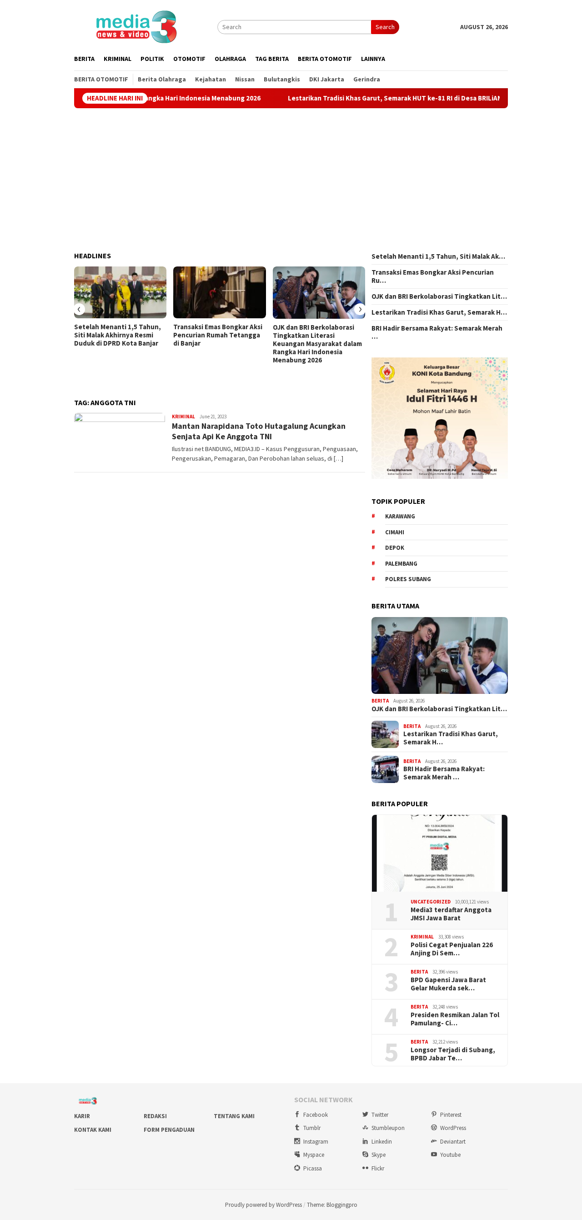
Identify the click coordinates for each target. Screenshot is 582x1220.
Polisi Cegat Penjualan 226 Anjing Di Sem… (452, 949)
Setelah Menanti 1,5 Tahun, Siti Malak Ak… (438, 256)
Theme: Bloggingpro (332, 1205)
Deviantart (453, 1141)
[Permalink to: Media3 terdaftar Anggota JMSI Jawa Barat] (439, 853)
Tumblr (312, 1128)
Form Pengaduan (169, 1130)
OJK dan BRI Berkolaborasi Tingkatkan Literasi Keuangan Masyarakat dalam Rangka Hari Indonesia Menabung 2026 (317, 343)
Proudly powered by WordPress (263, 1205)
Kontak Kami (92, 1130)
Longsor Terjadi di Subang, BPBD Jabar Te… (453, 1054)
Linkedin (381, 1141)
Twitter (379, 1115)
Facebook (315, 1115)
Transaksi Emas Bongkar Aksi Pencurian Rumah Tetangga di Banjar (217, 335)
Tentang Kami (234, 1116)
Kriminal (183, 416)
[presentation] (79, 309)
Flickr (377, 1168)
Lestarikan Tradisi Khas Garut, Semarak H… (439, 312)
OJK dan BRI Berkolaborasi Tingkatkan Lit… (439, 296)
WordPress (453, 1128)
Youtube (450, 1155)
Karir (82, 1116)
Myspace (313, 1155)
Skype (378, 1155)
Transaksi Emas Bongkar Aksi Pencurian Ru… (432, 276)
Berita (380, 701)
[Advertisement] (291, 180)
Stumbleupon (388, 1128)
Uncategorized (431, 902)
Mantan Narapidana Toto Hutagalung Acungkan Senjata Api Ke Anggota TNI (259, 431)
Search (385, 27)
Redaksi (155, 1116)
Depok (394, 548)
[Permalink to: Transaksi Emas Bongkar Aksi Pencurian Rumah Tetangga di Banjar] (219, 292)
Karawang (400, 516)
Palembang (401, 563)
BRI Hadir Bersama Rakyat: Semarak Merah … (436, 332)
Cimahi (394, 532)
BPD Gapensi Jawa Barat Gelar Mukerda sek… (448, 984)
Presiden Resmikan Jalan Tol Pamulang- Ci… (455, 1019)
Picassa (312, 1168)
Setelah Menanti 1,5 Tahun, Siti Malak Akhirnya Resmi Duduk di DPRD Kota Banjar (117, 335)
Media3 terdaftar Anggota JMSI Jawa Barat (451, 914)
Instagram (315, 1141)
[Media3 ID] (136, 26)
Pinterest (451, 1115)
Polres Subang (408, 579)
